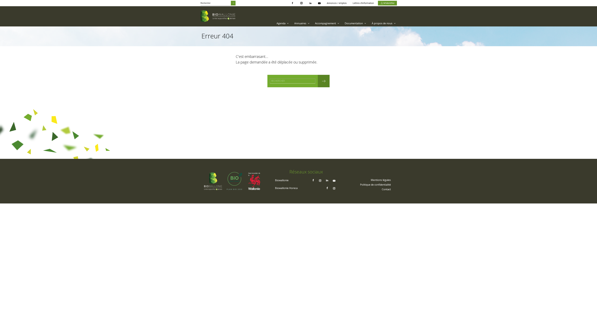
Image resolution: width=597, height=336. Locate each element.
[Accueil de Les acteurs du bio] (218, 16)
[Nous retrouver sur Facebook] (292, 3)
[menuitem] (282, 23)
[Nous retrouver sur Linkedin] (310, 3)
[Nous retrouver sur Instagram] (301, 3)
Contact (386, 189)
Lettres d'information (363, 3)
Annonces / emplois (337, 3)
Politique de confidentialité (375, 184)
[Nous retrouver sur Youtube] (319, 3)
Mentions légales (381, 180)
